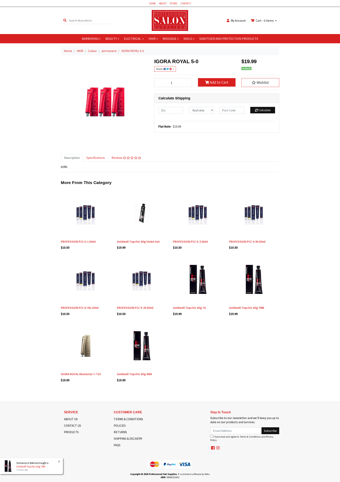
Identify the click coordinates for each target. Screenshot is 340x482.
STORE (173, 3)
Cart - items (264, 20)
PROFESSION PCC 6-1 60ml (78, 241)
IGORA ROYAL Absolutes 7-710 (81, 374)
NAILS (188, 38)
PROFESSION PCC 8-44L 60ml (80, 308)
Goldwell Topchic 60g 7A (189, 308)
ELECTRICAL (132, 38)
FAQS (117, 445)
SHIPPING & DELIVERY (128, 438)
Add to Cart (218, 82)
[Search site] (65, 20)
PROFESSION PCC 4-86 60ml (247, 241)
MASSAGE (169, 38)
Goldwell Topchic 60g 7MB (246, 308)
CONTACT (185, 3)
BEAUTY (111, 38)
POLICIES (120, 425)
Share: (160, 69)
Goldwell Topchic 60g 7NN (30, 466)
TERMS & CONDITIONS (128, 419)
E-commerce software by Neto (194, 474)
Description (72, 158)
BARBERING (90, 38)
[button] (260, 82)
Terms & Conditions (250, 436)
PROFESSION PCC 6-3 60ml (190, 241)
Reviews (117, 158)
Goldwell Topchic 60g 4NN (134, 374)
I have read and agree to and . (241, 438)
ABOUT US (71, 419)
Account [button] (238, 20)
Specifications (95, 158)
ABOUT (163, 3)
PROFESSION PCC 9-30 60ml (135, 308)
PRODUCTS (71, 432)
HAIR (152, 38)
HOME (152, 3)
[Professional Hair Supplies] (170, 20)
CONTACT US (72, 425)
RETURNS (120, 432)
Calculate (264, 110)
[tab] (72, 158)
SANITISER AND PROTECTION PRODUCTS (228, 38)
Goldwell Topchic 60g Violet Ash (138, 241)
